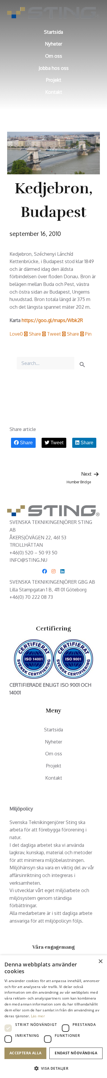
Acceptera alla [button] (26, 1053)
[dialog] (53, 1016)
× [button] (100, 961)
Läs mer (38, 1016)
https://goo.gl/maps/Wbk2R (52, 320)
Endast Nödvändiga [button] (76, 1053)
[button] (53, 1068)
